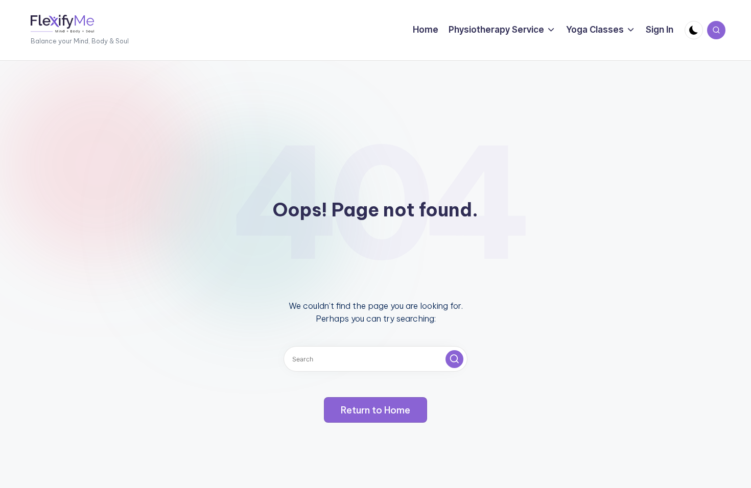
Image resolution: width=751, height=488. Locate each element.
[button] (454, 359)
